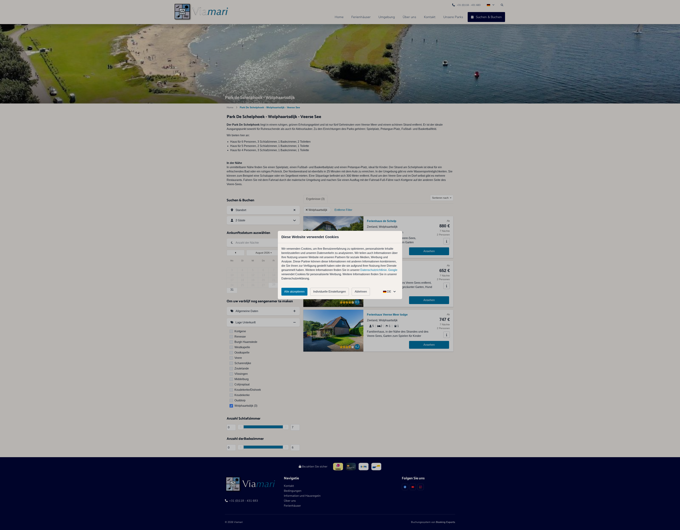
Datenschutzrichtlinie (373, 269)
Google (392, 269)
